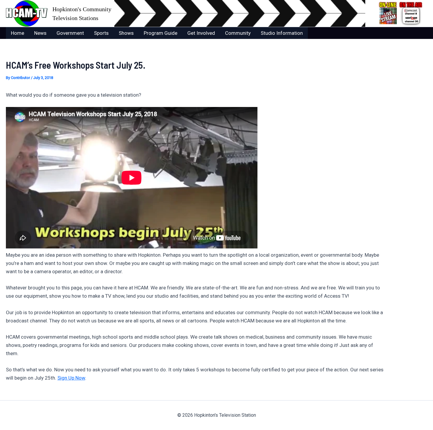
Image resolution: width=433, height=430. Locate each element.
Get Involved (201, 33)
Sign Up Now (71, 378)
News (40, 33)
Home (17, 33)
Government (70, 33)
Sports (101, 33)
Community (238, 33)
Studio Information (282, 33)
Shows (126, 33)
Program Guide (160, 33)
